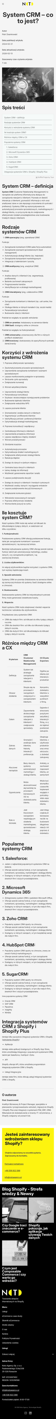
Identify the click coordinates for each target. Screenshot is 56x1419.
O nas (4, 1329)
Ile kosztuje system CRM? (15, 132)
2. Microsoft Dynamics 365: (18, 152)
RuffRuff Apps (43, 177)
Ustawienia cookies (10, 1343)
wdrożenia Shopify (11, 1040)
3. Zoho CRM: (12, 157)
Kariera (5, 1334)
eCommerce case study (12, 1316)
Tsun (52, 177)
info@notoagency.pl (13, 1177)
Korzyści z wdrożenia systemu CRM (19, 127)
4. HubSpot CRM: (13, 162)
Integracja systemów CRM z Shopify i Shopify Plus (25, 172)
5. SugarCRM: (12, 167)
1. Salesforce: (12, 147)
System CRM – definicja (14, 117)
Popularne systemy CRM (14, 142)
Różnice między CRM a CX (15, 137)
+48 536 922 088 (12, 1170)
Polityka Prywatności (11, 1338)
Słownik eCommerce (10, 1320)
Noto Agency (24, 1407)
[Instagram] (25, 1413)
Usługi (4, 1311)
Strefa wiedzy (8, 1325)
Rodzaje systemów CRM (14, 122)
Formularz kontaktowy (14, 1164)
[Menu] (3, 4)
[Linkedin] (30, 1413)
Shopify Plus (15, 1031)
